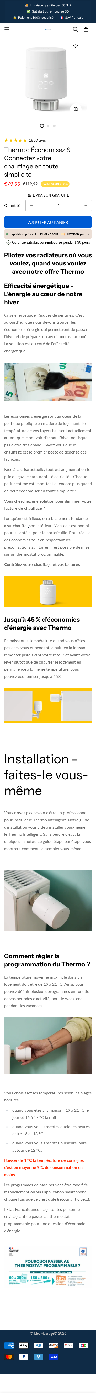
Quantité (12, 205)
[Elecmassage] (48, 29)
